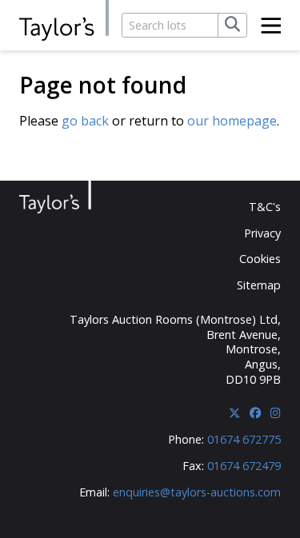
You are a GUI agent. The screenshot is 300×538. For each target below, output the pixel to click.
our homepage (232, 121)
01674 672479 (244, 465)
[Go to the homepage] (64, 21)
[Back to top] (257, 498)
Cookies (260, 258)
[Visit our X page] (234, 412)
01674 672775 (244, 439)
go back (85, 121)
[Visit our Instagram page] (275, 412)
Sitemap (259, 285)
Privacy (262, 233)
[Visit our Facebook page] (255, 412)
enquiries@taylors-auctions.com (197, 492)
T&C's (265, 206)
